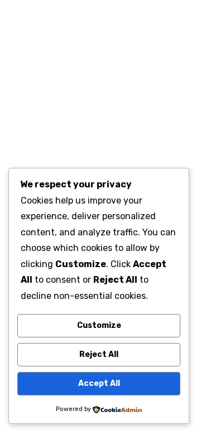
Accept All (99, 383)
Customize (99, 325)
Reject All (98, 354)
